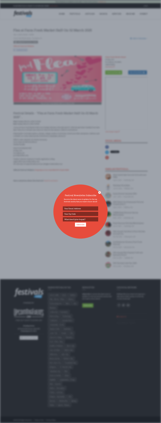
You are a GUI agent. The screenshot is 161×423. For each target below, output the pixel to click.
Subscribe (80, 224)
